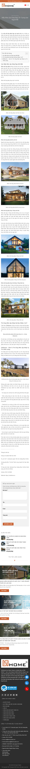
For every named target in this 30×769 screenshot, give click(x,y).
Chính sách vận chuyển (9, 717)
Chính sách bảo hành (8, 712)
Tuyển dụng (6, 719)
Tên (3, 502)
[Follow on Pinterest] (14, 695)
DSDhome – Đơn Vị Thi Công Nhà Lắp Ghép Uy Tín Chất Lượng (15, 59)
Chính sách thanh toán (9, 715)
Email (4, 508)
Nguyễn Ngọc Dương (14, 748)
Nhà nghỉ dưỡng (6, 753)
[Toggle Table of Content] (25, 53)
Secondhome (5, 755)
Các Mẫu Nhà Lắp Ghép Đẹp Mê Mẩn (11, 55)
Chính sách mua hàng (8, 713)
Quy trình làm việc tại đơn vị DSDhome (12, 704)
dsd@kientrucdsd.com (10, 739)
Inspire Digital (18, 765)
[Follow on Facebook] (2, 695)
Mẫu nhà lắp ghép (5, 66)
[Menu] (28, 5)
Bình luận (5, 490)
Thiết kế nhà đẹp (15, 15)
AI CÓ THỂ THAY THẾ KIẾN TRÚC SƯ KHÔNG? (11, 611)
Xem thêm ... (4, 590)
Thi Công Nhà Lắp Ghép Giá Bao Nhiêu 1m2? (13, 57)
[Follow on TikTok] (8, 695)
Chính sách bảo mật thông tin (10, 710)
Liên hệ (5, 708)
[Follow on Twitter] (11, 695)
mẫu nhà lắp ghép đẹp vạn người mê (12, 33)
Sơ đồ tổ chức (6, 702)
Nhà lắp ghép (5, 752)
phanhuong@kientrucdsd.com (12, 741)
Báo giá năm (6, 706)
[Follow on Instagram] (5, 695)
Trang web (5, 515)
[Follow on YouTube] (16, 695)
